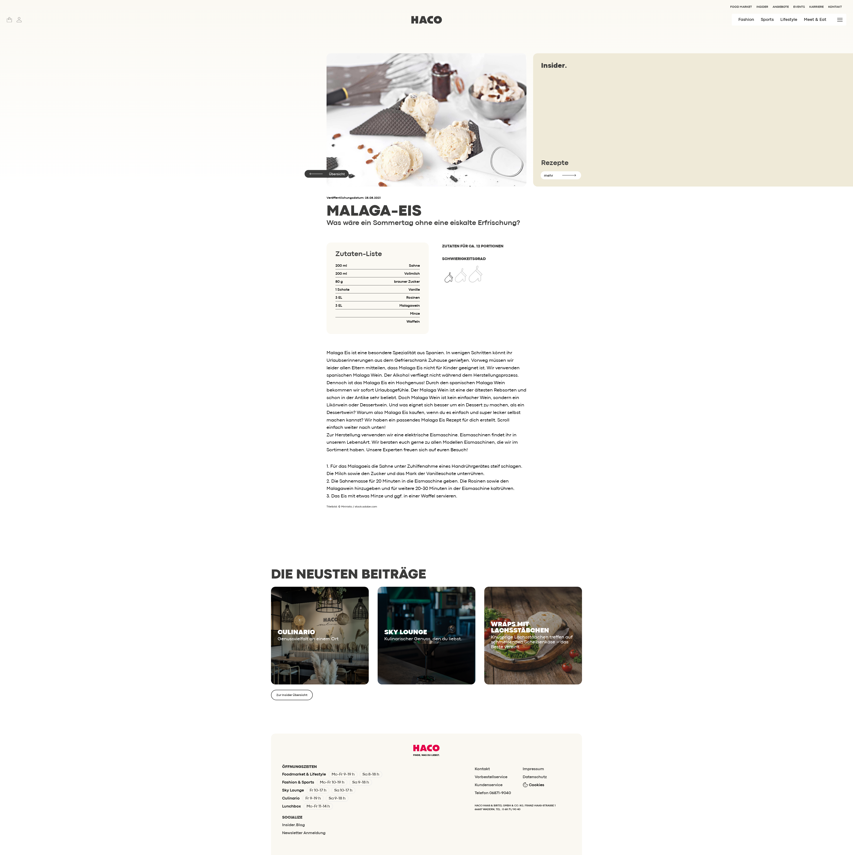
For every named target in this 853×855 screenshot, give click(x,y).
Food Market (741, 7)
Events (799, 7)
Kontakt (835, 7)
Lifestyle (788, 20)
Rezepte (554, 163)
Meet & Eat (815, 20)
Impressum (533, 769)
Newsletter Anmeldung (303, 833)
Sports (767, 20)
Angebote (781, 7)
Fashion (746, 20)
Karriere (816, 7)
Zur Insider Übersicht (291, 695)
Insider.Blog (293, 825)
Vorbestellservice (491, 777)
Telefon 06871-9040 (493, 793)
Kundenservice (488, 785)
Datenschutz (535, 777)
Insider (762, 7)
